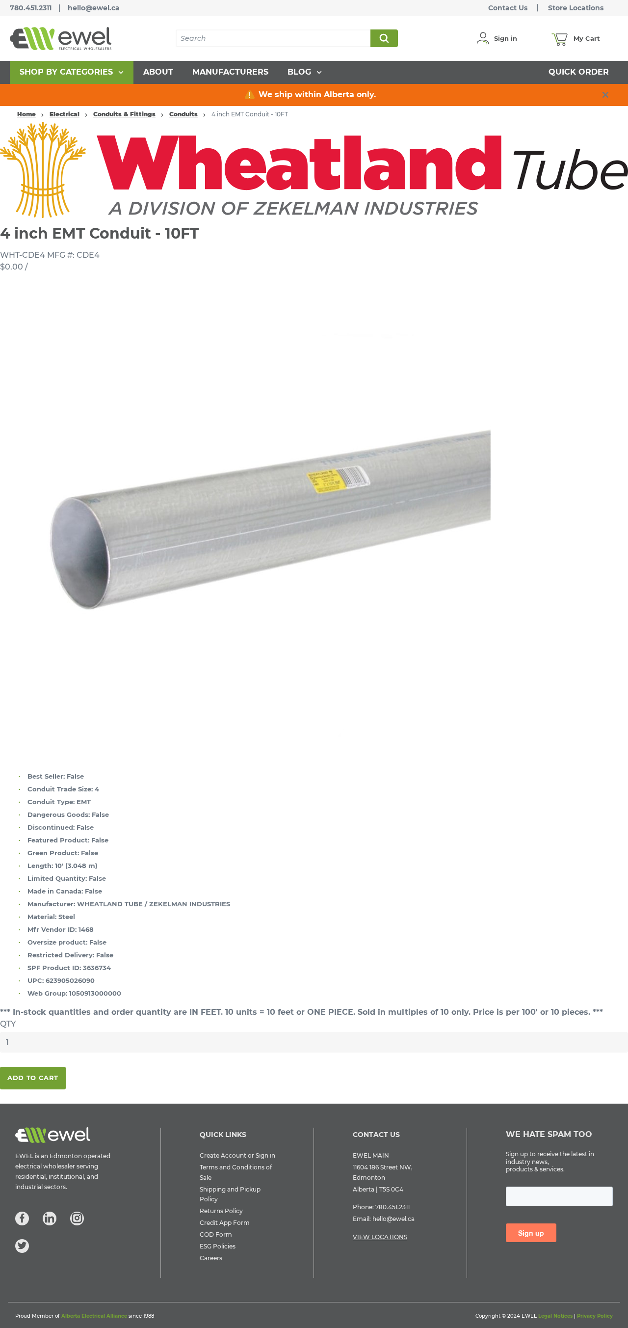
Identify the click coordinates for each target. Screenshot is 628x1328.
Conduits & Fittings (124, 114)
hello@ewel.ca (94, 7)
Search (383, 38)
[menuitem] (71, 72)
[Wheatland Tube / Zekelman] (314, 169)
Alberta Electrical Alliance (94, 1316)
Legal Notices (555, 1316)
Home (26, 114)
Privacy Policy (595, 1316)
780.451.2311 (31, 7)
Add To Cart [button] (32, 1078)
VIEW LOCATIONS (380, 1237)
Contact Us (507, 7)
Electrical (64, 114)
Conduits (183, 114)
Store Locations (575, 7)
